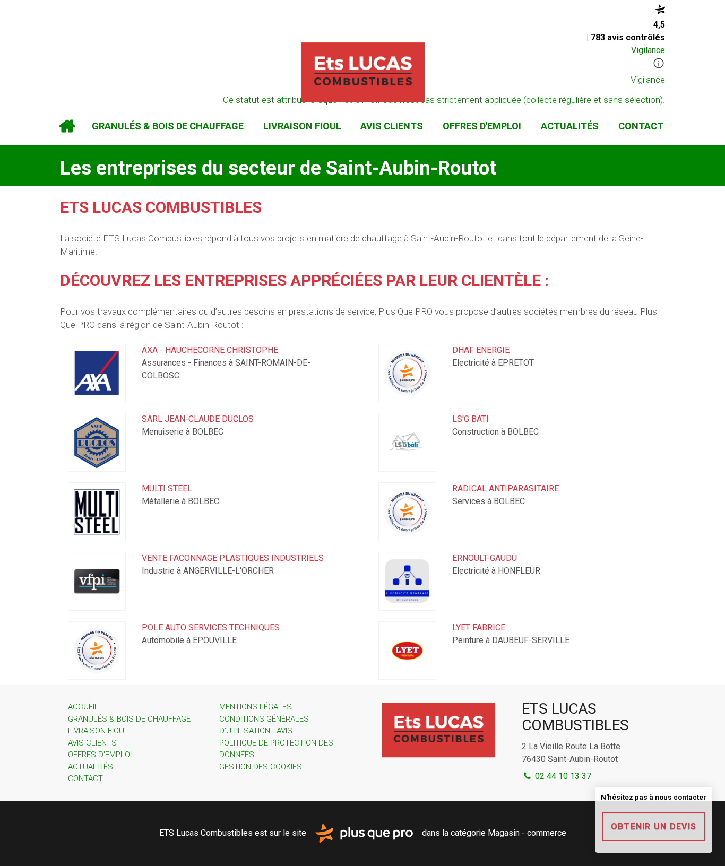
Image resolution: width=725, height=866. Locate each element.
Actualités (570, 126)
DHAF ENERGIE (481, 350)
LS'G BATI (470, 419)
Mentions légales (255, 707)
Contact (640, 126)
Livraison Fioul (302, 126)
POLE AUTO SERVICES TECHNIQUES (211, 627)
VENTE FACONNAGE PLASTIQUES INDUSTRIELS (233, 558)
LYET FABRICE (478, 627)
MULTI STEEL (167, 488)
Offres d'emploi (482, 126)
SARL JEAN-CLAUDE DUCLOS (198, 419)
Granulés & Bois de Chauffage (168, 126)
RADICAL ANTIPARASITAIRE (505, 488)
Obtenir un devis (653, 826)
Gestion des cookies (260, 767)
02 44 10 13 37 (562, 776)
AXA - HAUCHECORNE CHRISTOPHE (210, 350)
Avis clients (391, 126)
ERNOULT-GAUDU (484, 558)
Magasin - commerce (527, 832)
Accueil (67, 126)
